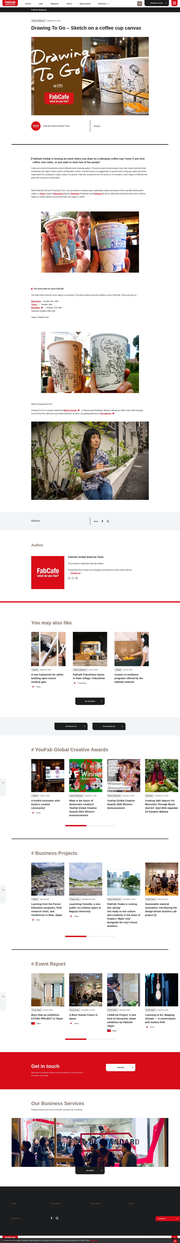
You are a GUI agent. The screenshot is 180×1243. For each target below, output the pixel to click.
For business (56, 1203)
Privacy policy (95, 1203)
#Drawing (97, 126)
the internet (105, 413)
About (69, 4)
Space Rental (85, 4)
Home (14, 1203)
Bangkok (75, 194)
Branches (102, 4)
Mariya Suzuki (70, 410)
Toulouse (98, 194)
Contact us (75, 573)
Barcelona (58, 194)
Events (28, 4)
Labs (41, 4)
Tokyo (42, 194)
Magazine (55, 4)
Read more (94, 1240)
